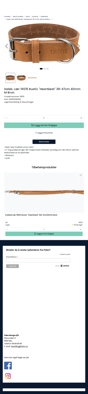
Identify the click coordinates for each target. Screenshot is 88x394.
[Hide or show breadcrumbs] (52, 19)
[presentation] (7, 46)
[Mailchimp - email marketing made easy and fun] (62, 266)
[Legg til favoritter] (80, 175)
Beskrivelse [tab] (44, 141)
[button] (41, 68)
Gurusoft (44, 389)
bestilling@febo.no (19, 346)
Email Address (12, 257)
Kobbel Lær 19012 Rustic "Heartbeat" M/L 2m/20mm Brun (31, 215)
